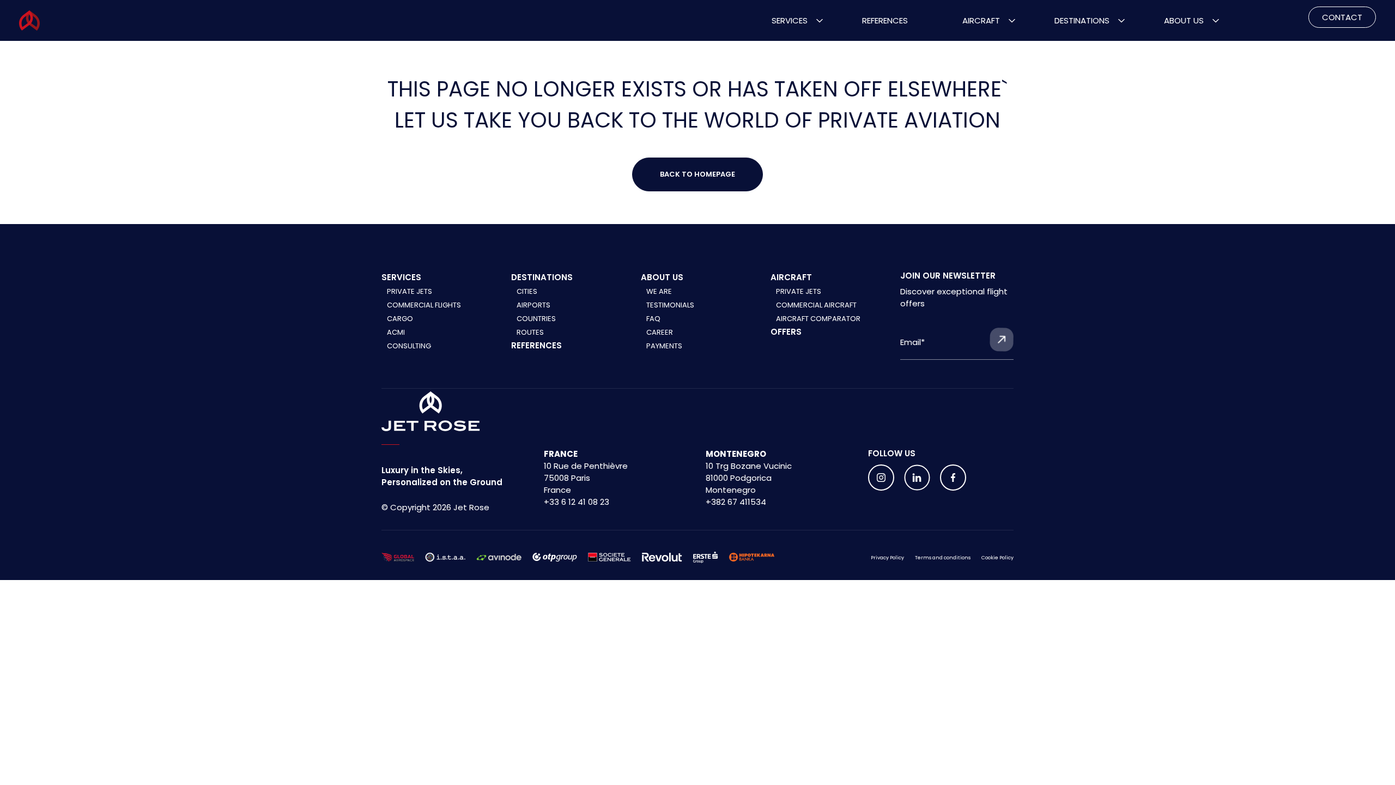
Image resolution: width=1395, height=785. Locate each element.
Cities (527, 291)
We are (659, 291)
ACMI (396, 332)
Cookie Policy (997, 557)
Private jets (798, 291)
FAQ (653, 318)
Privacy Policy (887, 557)
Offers (786, 331)
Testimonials (670, 305)
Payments (664, 346)
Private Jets (409, 291)
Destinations (1081, 20)
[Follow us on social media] (881, 477)
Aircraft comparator (818, 318)
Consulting (409, 346)
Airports (533, 305)
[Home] (430, 411)
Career (659, 332)
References (885, 20)
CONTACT (1342, 17)
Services (790, 20)
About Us (1184, 20)
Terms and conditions (943, 557)
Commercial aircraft (816, 305)
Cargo (400, 318)
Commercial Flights (424, 305)
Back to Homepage (697, 174)
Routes (530, 332)
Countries (536, 318)
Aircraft (981, 20)
